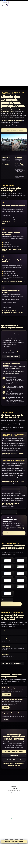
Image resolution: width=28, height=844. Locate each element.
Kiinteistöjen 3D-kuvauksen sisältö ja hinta (12, 222)
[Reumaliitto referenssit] (20, 574)
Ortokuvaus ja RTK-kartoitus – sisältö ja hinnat (12, 313)
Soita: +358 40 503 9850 (14, 765)
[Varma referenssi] (7, 594)
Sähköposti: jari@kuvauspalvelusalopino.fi (14, 763)
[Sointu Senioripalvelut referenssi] (7, 580)
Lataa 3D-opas (6, 694)
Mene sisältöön (3, 0)
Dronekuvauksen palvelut (9, 310)
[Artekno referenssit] (7, 560)
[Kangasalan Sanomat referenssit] (7, 567)
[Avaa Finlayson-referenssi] (14, 142)
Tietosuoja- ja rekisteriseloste (14, 843)
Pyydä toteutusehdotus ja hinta (14, 130)
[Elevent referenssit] (20, 560)
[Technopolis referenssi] (7, 587)
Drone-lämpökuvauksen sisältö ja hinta (12, 281)
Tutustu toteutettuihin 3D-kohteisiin (12, 663)
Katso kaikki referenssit (9, 512)
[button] (13, 8)
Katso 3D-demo (14, 755)
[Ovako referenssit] (7, 574)
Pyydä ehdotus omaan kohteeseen (14, 533)
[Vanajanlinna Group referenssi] (20, 587)
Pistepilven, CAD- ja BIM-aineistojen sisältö (11, 250)
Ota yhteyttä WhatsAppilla (14, 760)
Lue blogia (5, 719)
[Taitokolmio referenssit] (20, 580)
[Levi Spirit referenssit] (20, 567)
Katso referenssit (7, 600)
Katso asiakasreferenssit (11, 356)
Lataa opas (5, 707)
